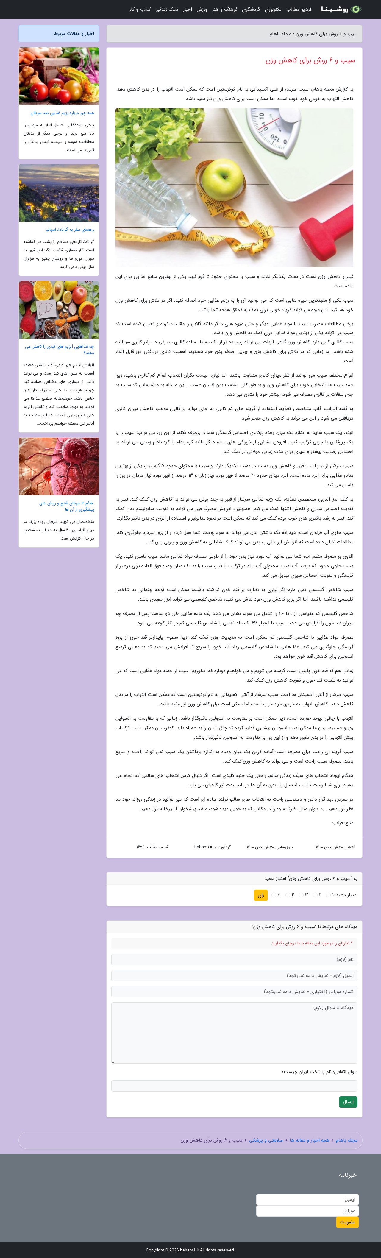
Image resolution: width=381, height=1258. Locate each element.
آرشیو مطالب (298, 9)
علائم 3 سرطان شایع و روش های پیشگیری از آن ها (66, 506)
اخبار (187, 9)
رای (261, 895)
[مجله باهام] (340, 9)
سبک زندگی (166, 9)
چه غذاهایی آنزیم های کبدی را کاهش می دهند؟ (59, 350)
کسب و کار (140, 9)
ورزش (202, 9)
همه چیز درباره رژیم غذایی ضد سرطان (62, 113)
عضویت (347, 1222)
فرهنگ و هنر (224, 9)
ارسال (348, 1102)
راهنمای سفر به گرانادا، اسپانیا (70, 230)
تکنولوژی (273, 9)
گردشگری (251, 9)
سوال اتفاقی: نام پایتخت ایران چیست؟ (319, 1071)
